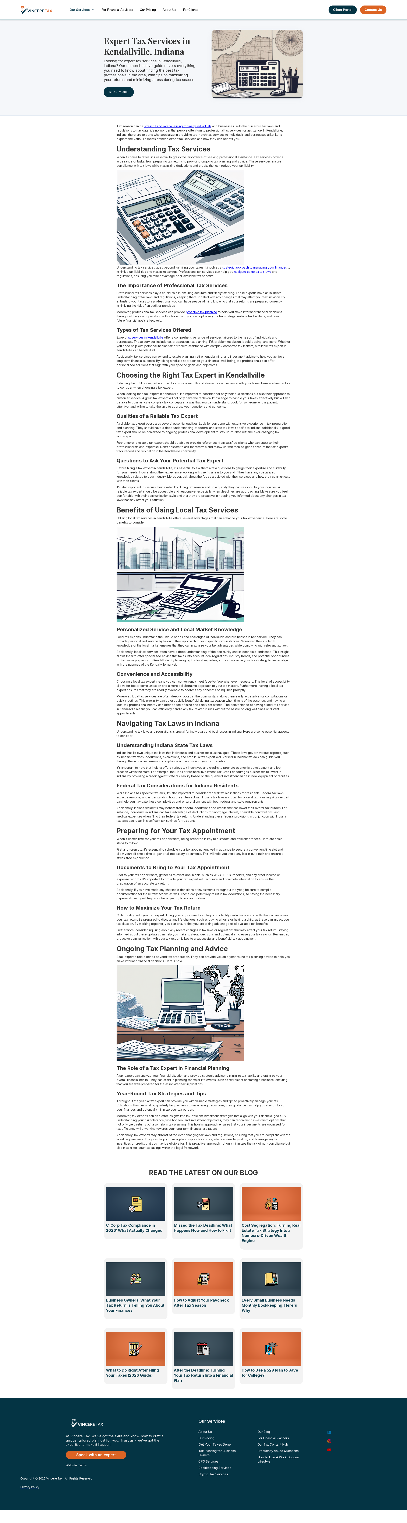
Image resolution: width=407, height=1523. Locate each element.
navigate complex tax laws (252, 271)
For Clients (190, 10)
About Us (169, 10)
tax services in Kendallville (145, 337)
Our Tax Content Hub (273, 1444)
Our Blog (264, 1432)
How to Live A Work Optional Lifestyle (278, 1459)
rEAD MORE (118, 92)
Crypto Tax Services (213, 1474)
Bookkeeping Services (214, 1468)
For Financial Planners (273, 1438)
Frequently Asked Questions (278, 1451)
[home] (41, 10)
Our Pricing (148, 10)
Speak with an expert (96, 1455)
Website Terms (76, 1465)
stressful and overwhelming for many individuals (177, 126)
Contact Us (373, 10)
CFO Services (208, 1461)
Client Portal (342, 10)
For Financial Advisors (117, 10)
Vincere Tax (54, 1478)
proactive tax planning (201, 312)
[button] (83, 9)
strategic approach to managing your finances (254, 267)
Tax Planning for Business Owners (217, 1453)
